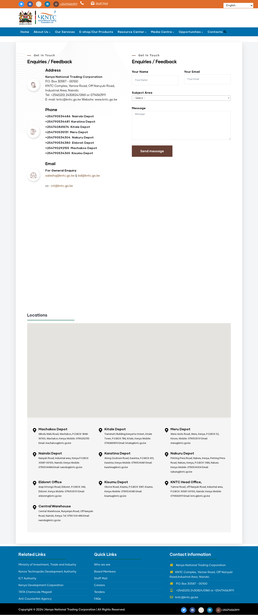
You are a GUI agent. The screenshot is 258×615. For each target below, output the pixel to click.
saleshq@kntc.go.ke (59, 175)
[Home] (37, 17)
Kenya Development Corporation (41, 585)
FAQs (97, 598)
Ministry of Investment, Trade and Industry (47, 564)
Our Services (65, 31)
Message (139, 108)
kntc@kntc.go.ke (186, 597)
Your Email (192, 71)
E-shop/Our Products (96, 31)
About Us (41, 31)
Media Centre (161, 31)
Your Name (140, 71)
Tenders (99, 592)
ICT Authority (27, 578)
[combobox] (181, 98)
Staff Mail (102, 3)
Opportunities (190, 31)
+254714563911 (68, 4)
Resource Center (131, 31)
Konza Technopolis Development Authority (47, 571)
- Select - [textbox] (139, 98)
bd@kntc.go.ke (89, 175)
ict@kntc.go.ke (62, 185)
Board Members (105, 571)
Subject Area (142, 92)
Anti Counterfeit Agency (35, 598)
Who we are (102, 564)
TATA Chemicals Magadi (35, 592)
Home (24, 31)
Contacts (215, 31)
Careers (99, 585)
